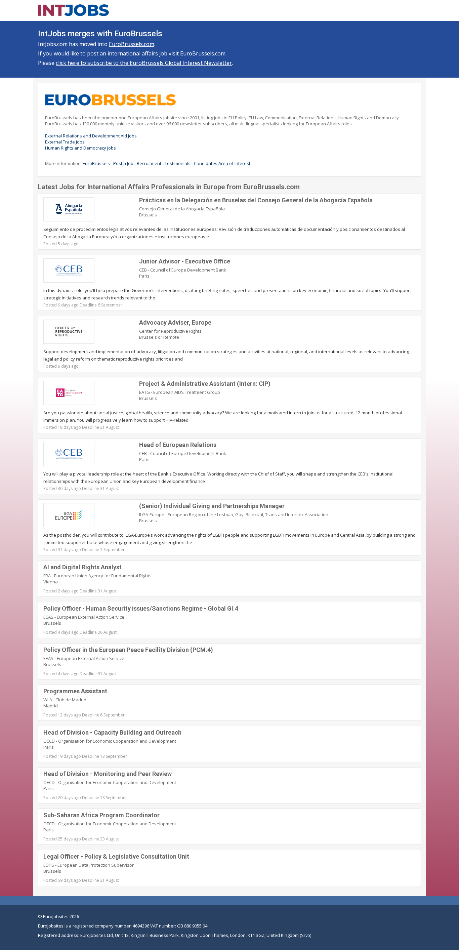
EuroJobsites (56, 916)
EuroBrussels (96, 163)
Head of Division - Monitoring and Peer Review (107, 773)
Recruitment (149, 163)
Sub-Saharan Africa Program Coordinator (101, 815)
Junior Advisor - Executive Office (184, 261)
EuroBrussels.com (131, 44)
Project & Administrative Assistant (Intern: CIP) (204, 383)
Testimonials (178, 163)
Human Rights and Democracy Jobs (80, 148)
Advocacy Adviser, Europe (175, 322)
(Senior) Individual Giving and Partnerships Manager (212, 505)
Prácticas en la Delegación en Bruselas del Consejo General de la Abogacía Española (256, 200)
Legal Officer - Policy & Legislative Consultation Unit (116, 856)
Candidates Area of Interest (222, 163)
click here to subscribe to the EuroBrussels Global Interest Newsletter (144, 63)
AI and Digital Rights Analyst (82, 567)
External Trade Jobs (65, 142)
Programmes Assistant (75, 691)
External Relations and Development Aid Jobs (91, 136)
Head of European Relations (177, 444)
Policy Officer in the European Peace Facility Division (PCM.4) (128, 649)
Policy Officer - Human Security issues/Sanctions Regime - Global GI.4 (140, 608)
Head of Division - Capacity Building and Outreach (112, 732)
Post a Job (123, 163)
